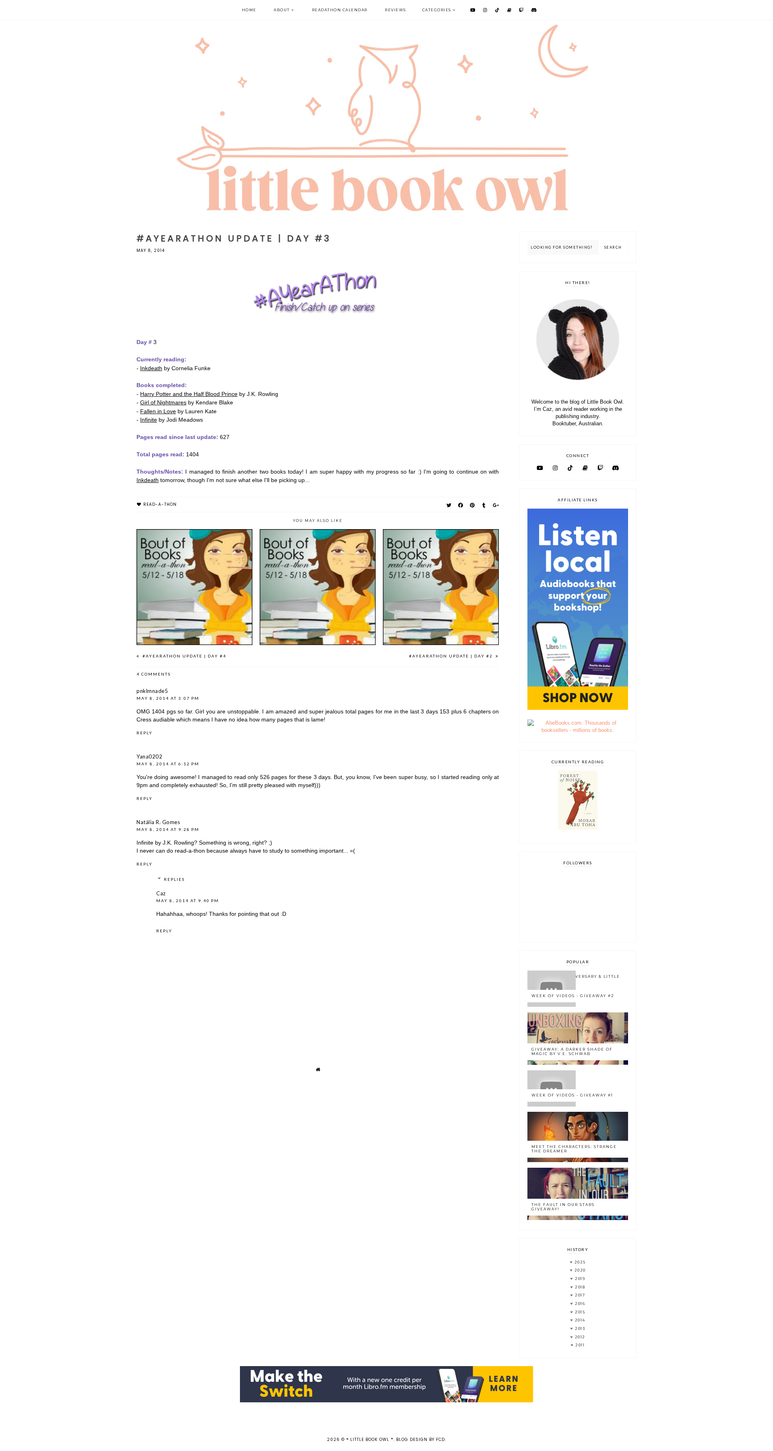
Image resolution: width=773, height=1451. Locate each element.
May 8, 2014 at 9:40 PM (187, 900)
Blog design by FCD (420, 1440)
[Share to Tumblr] (484, 505)
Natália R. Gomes (158, 822)
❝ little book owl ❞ (369, 1440)
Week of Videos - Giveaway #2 (572, 995)
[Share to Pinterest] (472, 505)
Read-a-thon (160, 504)
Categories (436, 10)
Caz (161, 893)
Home (249, 10)
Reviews (395, 10)
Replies (174, 879)
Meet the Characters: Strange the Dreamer (574, 1148)
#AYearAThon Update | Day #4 (183, 655)
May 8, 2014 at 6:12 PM (167, 763)
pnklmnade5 (152, 691)
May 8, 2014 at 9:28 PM (167, 829)
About (282, 10)
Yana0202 (149, 756)
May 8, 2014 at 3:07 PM (167, 698)
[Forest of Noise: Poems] (577, 828)
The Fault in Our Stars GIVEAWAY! (563, 1206)
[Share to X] (449, 505)
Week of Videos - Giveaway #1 (572, 1095)
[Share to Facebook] (461, 505)
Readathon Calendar (340, 10)
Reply (144, 732)
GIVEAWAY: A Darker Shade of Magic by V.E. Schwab (572, 1051)
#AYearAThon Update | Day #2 (451, 655)
